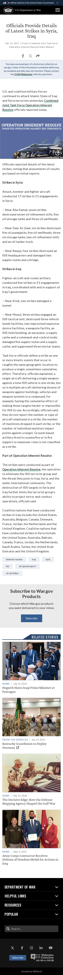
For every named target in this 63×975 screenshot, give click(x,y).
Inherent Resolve (14, 559)
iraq (34, 559)
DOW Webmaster (23, 74)
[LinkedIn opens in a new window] (41, 948)
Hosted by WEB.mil (31, 971)
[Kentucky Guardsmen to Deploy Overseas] (31, 724)
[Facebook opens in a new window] (22, 948)
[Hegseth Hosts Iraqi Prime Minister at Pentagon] (31, 668)
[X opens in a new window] (12, 948)
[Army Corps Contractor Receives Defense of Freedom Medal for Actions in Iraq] (31, 837)
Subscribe (31, 618)
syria (48, 559)
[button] (57, 10)
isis (7, 566)
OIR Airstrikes (12, 573)
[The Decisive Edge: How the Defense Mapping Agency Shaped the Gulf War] (31, 780)
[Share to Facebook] (23, 56)
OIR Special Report (27, 566)
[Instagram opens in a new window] (31, 948)
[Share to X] (30, 56)
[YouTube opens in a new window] (50, 948)
